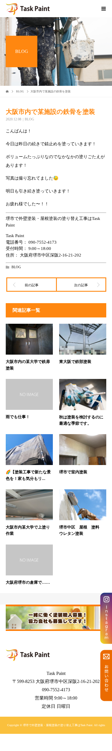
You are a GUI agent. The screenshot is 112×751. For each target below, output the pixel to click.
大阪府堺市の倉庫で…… (28, 582)
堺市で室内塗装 (73, 472)
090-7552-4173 (42, 242)
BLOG (29, 119)
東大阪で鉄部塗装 (75, 361)
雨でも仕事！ (18, 417)
